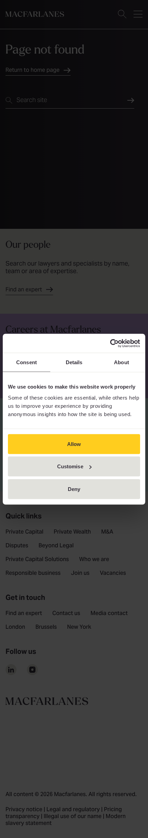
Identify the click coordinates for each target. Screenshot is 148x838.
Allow (74, 444)
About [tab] (121, 362)
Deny (74, 489)
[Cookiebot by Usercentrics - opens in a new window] (110, 343)
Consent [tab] (26, 362)
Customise (70, 466)
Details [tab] (74, 362)
